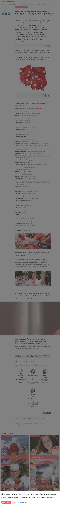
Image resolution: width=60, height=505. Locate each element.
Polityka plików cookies (21, 502)
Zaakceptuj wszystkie (6, 502)
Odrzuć (13, 502)
